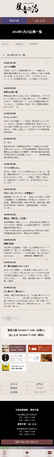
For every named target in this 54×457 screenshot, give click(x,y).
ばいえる (27, 8)
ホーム (5, 44)
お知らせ (19, 44)
